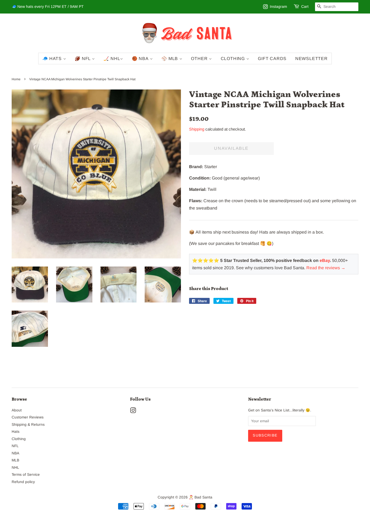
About (17, 410)
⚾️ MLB (170, 58)
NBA (15, 453)
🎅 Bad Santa (200, 497)
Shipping (196, 129)
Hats (16, 432)
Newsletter (311, 58)
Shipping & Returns (28, 424)
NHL (15, 467)
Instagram (278, 6)
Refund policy (23, 482)
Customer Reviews (28, 417)
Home (16, 79)
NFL (15, 446)
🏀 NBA (141, 58)
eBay (325, 260)
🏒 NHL (111, 58)
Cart (305, 6)
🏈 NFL (83, 58)
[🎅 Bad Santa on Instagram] (133, 412)
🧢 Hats (52, 58)
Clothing (233, 58)
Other (200, 58)
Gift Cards (272, 58)
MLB (15, 460)
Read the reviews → (325, 267)
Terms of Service (26, 475)
